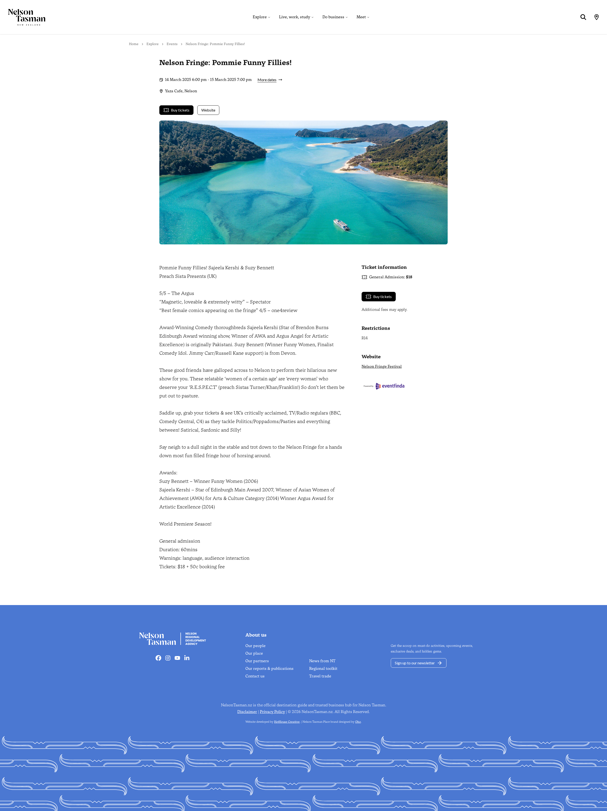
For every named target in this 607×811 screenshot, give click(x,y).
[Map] (596, 17)
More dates (267, 79)
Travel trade (320, 676)
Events (172, 44)
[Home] (23, 17)
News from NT (322, 661)
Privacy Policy (272, 711)
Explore (260, 17)
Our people (255, 645)
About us (256, 635)
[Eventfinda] (405, 386)
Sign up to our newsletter (415, 663)
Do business (333, 17)
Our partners (257, 661)
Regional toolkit (323, 668)
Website (208, 110)
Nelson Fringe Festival (382, 366)
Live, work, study (294, 17)
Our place (254, 653)
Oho (358, 721)
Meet (361, 17)
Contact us (255, 676)
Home (133, 44)
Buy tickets (180, 110)
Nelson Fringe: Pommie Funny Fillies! (215, 44)
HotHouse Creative (287, 721)
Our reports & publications (269, 668)
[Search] (583, 17)
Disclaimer (247, 711)
